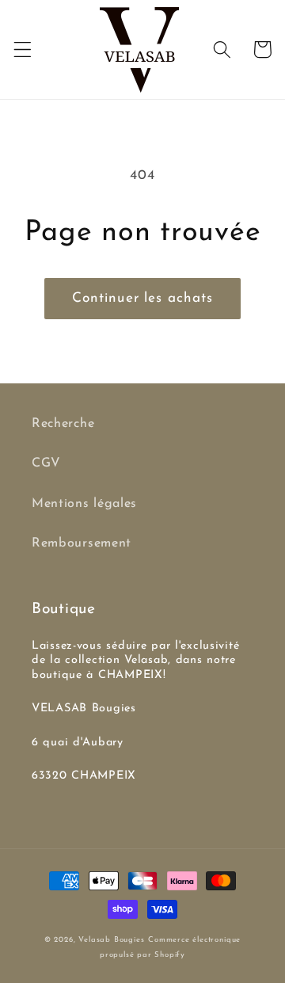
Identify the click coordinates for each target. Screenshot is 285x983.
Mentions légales (84, 503)
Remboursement (81, 543)
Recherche (63, 423)
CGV (46, 463)
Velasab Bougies (111, 939)
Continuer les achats (143, 298)
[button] (22, 49)
